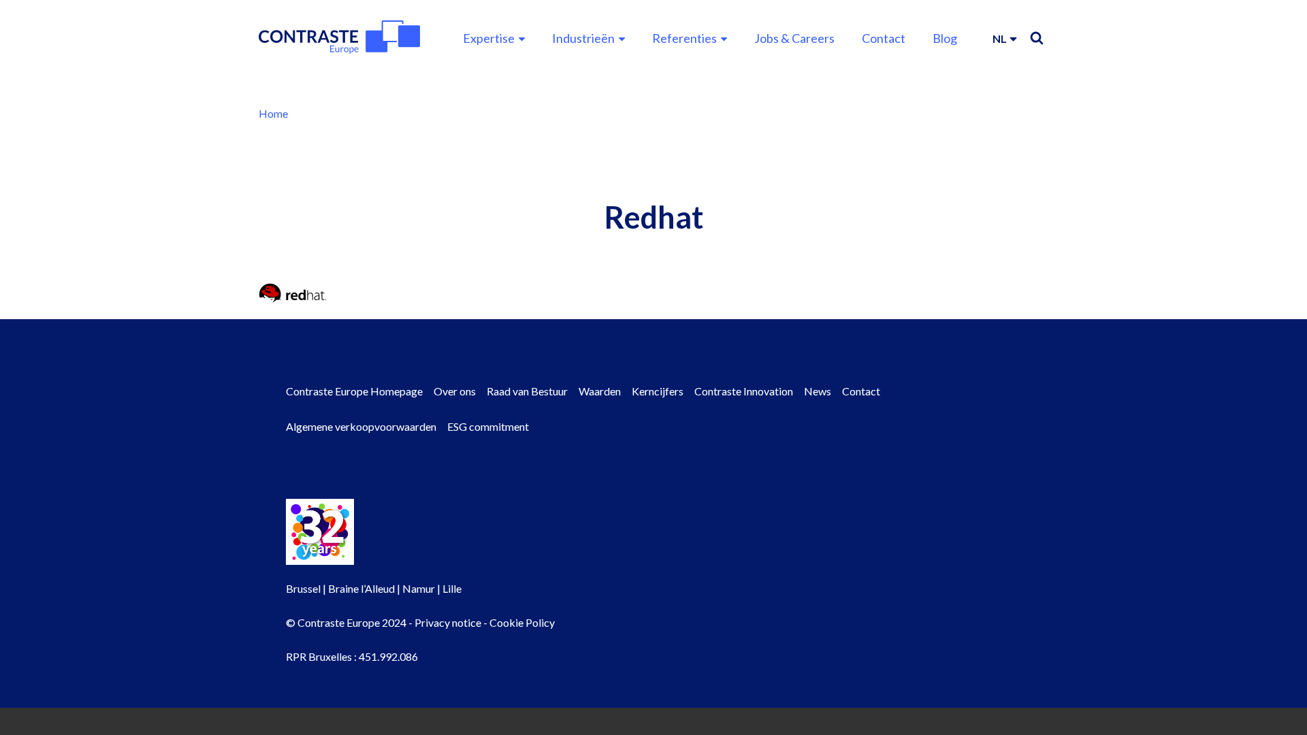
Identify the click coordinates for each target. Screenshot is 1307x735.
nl (1000, 38)
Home (273, 113)
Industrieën (583, 38)
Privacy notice (448, 622)
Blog (945, 38)
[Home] (339, 37)
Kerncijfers (657, 391)
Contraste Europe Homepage (354, 391)
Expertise (489, 38)
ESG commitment (488, 426)
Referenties (684, 38)
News (817, 391)
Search (1037, 38)
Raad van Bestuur (527, 391)
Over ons (455, 391)
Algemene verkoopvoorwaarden (361, 426)
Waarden (600, 391)
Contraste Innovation (743, 391)
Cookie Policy (522, 622)
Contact (883, 38)
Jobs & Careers (794, 38)
